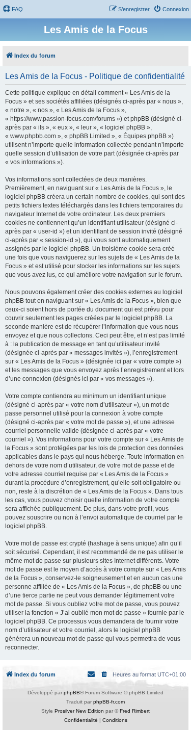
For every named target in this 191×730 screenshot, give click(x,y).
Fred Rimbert (135, 711)
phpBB (72, 692)
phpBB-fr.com (109, 702)
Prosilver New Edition (79, 711)
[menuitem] (13, 9)
